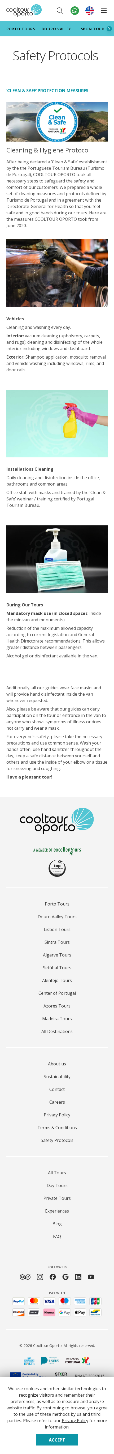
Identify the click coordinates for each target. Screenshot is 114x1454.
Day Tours (57, 1185)
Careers (57, 1102)
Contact (57, 1089)
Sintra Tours (57, 942)
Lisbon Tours (92, 28)
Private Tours (57, 1198)
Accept (57, 1440)
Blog (57, 1224)
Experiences (57, 1211)
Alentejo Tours (57, 980)
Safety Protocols (57, 1140)
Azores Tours (57, 1006)
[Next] (109, 28)
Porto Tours (20, 28)
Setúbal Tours (57, 968)
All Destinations (57, 1031)
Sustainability (57, 1076)
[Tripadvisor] (25, 1277)
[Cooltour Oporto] (24, 10)
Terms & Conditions (57, 1127)
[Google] (65, 1277)
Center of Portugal (57, 993)
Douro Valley (56, 28)
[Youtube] (91, 1277)
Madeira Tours (57, 1019)
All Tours (57, 1173)
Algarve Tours (57, 955)
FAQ (57, 1236)
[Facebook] (53, 1277)
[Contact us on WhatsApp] (75, 10)
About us (57, 1064)
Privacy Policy (57, 1115)
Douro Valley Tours (57, 917)
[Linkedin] (78, 1277)
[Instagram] (40, 1277)
